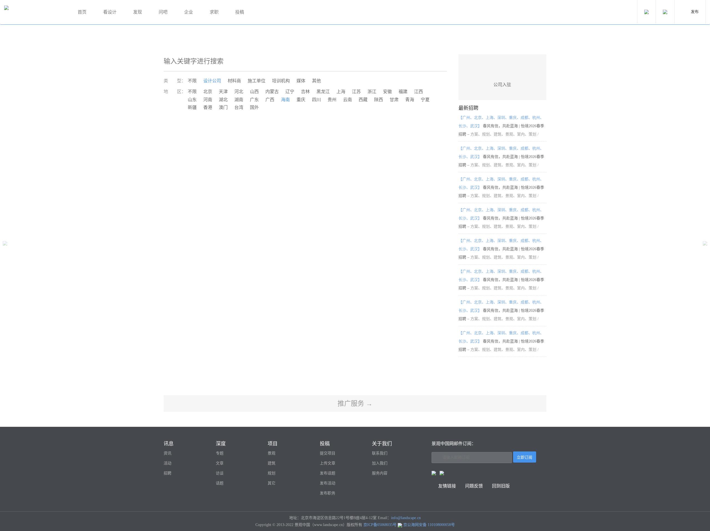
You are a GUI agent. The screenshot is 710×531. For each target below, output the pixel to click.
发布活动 (327, 483)
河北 (238, 91)
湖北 (223, 99)
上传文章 (327, 463)
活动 (167, 463)
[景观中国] (34, 12)
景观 (271, 453)
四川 (316, 99)
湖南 (238, 99)
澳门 (223, 107)
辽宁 (289, 91)
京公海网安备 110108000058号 (429, 525)
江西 (418, 91)
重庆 (300, 99)
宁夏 (425, 99)
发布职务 (327, 493)
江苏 (356, 91)
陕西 (378, 99)
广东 (254, 99)
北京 (207, 91)
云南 (347, 99)
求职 (214, 12)
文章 (220, 463)
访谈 (220, 473)
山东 (192, 99)
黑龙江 (323, 91)
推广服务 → (355, 403)
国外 (254, 107)
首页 (82, 12)
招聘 (167, 473)
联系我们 (379, 453)
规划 (271, 473)
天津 (223, 91)
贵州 (332, 99)
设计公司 (212, 80)
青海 (409, 99)
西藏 (363, 99)
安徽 (387, 91)
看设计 (109, 12)
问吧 (163, 12)
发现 (137, 12)
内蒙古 (272, 91)
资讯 (167, 453)
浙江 (371, 91)
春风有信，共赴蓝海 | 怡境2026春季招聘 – (501, 126)
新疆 (192, 107)
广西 (269, 99)
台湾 (238, 107)
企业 (188, 12)
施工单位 (256, 80)
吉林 (305, 91)
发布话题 (327, 473)
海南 (285, 99)
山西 (254, 91)
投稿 (239, 12)
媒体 (300, 80)
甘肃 (394, 99)
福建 (403, 91)
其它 (271, 483)
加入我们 (379, 463)
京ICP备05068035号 (380, 525)
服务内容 (379, 473)
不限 (192, 80)
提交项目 (327, 453)
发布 (695, 12)
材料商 (234, 80)
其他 (316, 80)
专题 (220, 453)
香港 (207, 107)
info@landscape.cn (406, 518)
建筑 (271, 463)
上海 (340, 91)
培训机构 (281, 80)
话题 (220, 483)
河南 (207, 99)
